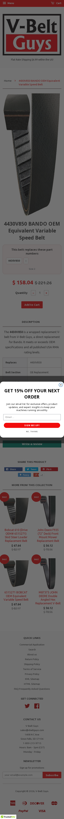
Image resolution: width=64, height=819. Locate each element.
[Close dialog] (61, 385)
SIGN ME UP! (32, 425)
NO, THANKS (32, 431)
